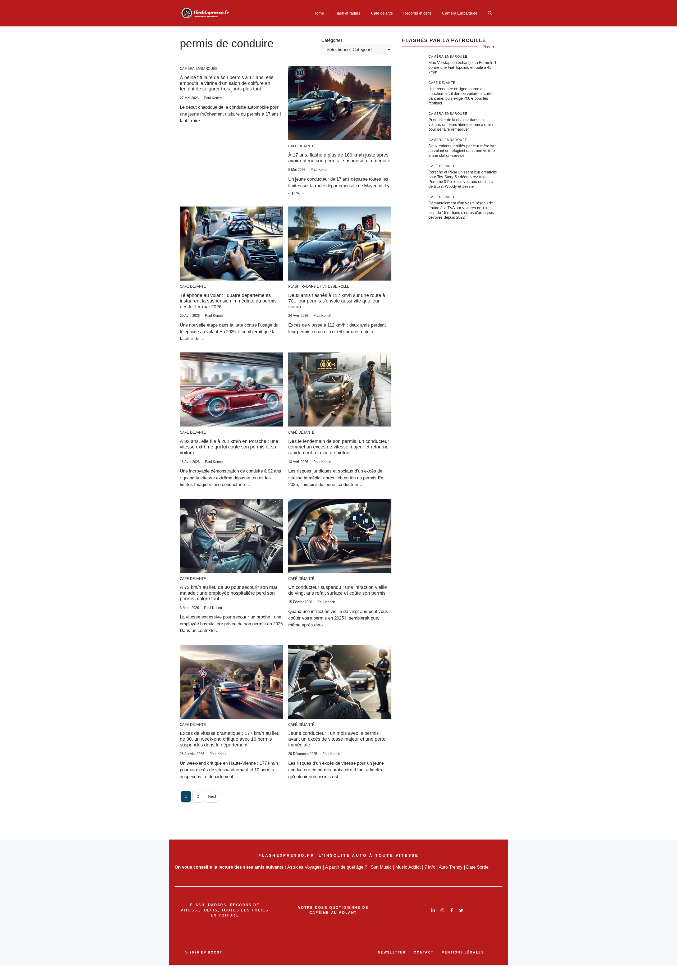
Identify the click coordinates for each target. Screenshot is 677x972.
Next (212, 796)
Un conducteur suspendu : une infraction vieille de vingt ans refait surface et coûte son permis (337, 590)
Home (318, 13)
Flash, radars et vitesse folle (318, 286)
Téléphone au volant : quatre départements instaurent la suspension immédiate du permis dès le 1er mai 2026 (228, 301)
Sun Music (381, 867)
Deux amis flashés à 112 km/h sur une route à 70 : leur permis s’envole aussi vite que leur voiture (336, 301)
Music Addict (408, 867)
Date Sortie (477, 867)
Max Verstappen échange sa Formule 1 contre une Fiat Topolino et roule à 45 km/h (462, 67)
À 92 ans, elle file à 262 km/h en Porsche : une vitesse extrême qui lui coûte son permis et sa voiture (229, 447)
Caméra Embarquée (459, 13)
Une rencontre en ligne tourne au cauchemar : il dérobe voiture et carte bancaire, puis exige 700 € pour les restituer (460, 95)
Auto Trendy (451, 867)
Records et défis (417, 13)
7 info (429, 867)
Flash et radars (347, 13)
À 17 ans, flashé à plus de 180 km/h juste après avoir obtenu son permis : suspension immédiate (339, 157)
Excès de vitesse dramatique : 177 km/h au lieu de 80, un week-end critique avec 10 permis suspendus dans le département (230, 739)
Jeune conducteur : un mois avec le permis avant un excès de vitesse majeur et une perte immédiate (337, 739)
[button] (490, 13)
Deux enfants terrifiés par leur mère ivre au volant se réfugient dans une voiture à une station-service (462, 151)
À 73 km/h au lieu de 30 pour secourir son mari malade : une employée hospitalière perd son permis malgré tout (229, 593)
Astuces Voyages (304, 867)
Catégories (332, 40)
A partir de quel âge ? (346, 867)
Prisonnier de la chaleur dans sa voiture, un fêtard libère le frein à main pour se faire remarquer (460, 124)
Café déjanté (382, 13)
